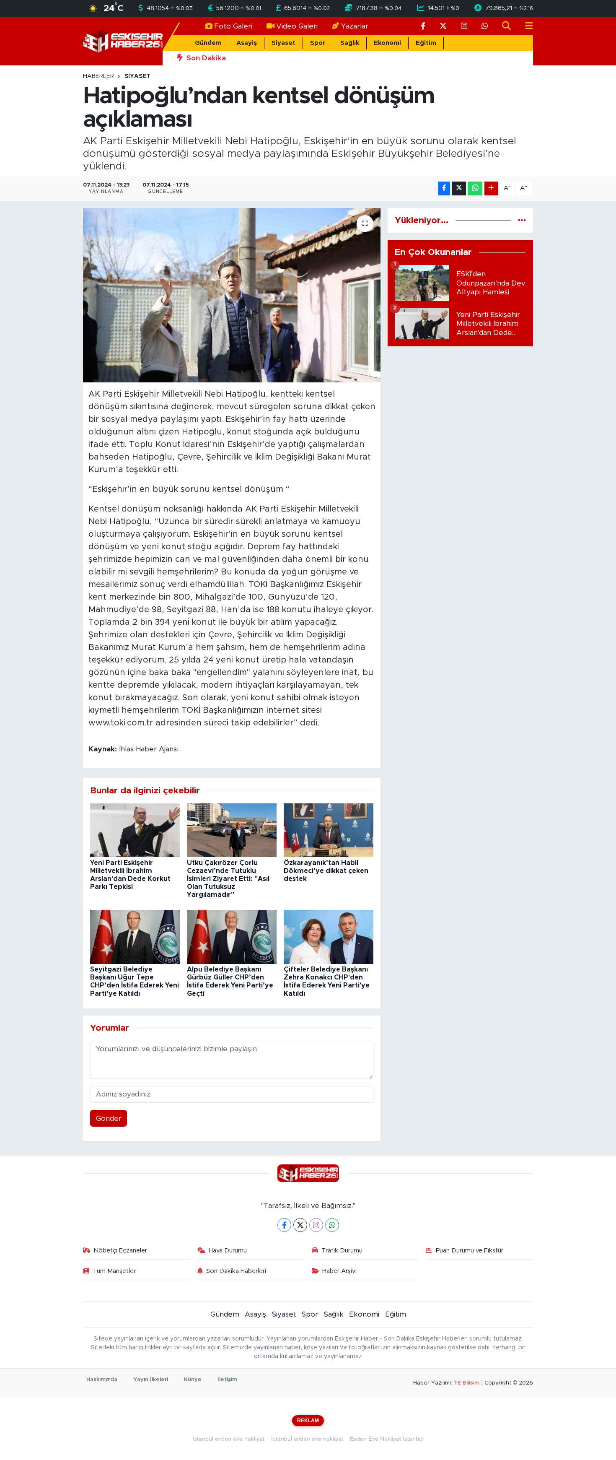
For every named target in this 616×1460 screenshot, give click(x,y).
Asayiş (246, 43)
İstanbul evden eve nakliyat (228, 1438)
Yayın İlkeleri (150, 1379)
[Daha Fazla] (491, 188)
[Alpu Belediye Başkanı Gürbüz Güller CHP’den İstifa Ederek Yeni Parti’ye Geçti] (232, 936)
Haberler (98, 76)
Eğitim (426, 43)
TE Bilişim (466, 1383)
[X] (300, 1225)
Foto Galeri (233, 26)
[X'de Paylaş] (459, 188)
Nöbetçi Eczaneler (120, 1250)
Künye (193, 1379)
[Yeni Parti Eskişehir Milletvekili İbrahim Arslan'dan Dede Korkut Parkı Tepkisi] (135, 830)
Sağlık (349, 43)
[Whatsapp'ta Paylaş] (475, 188)
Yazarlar (354, 26)
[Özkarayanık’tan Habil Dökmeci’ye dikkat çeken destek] (328, 830)
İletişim (227, 1379)
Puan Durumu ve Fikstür (469, 1250)
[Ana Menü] (525, 26)
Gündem (208, 43)
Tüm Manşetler (114, 1271)
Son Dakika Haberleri (236, 1271)
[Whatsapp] (332, 1225)
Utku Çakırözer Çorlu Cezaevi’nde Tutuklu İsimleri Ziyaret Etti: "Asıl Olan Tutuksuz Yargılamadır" (228, 879)
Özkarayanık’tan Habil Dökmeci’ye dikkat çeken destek (326, 871)
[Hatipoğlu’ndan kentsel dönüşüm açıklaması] (232, 295)
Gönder (109, 1118)
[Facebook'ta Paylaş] (444, 188)
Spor (318, 43)
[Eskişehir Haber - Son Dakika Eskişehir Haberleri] (123, 40)
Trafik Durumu (341, 1250)
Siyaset (283, 43)
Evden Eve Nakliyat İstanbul (387, 1438)
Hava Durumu (228, 1250)
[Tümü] (522, 220)
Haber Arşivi (339, 1271)
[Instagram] (316, 1225)
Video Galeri (297, 26)
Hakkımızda (101, 1379)
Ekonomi (387, 43)
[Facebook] (284, 1225)
